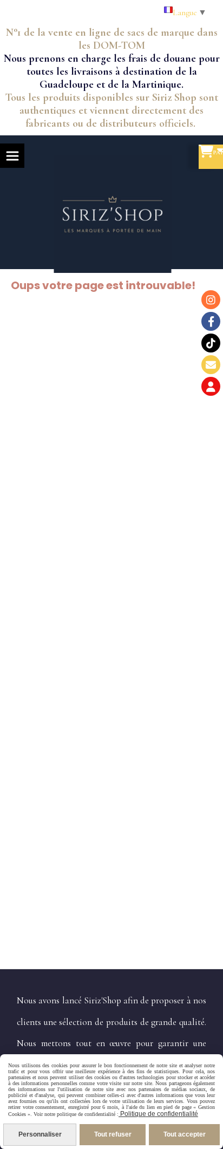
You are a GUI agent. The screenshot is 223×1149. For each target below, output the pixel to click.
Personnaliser (40, 1134)
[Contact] (210, 364)
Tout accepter (184, 1134)
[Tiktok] (210, 343)
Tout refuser (113, 1134)
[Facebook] (210, 321)
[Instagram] (210, 299)
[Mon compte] (210, 386)
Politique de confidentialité (158, 1114)
